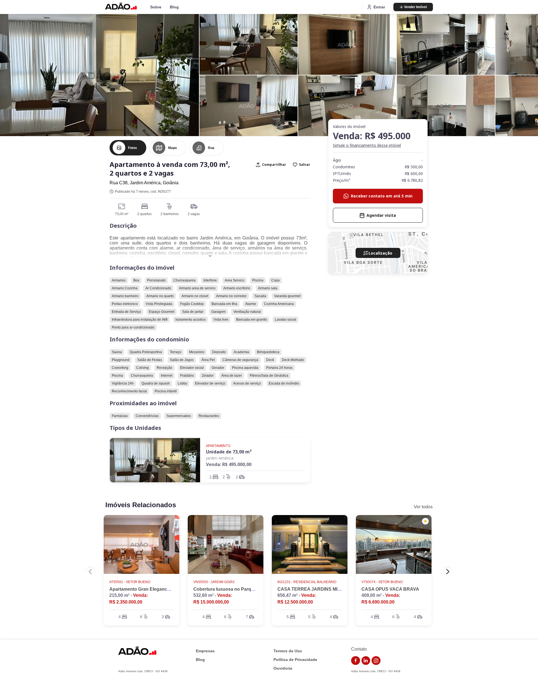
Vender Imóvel (415, 7)
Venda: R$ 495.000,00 (228, 464)
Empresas (205, 651)
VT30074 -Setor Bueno (382, 582)
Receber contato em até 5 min (381, 196)
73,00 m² (121, 214)
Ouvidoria (282, 668)
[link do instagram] (376, 660)
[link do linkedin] (365, 660)
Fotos (132, 148)
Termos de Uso (287, 651)
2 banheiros (170, 214)
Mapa (172, 148)
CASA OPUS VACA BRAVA (390, 589)
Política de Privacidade (295, 660)
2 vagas (194, 214)
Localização (380, 253)
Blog (174, 7)
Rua (211, 148)
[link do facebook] (355, 660)
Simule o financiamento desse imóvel (367, 145)
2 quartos (144, 214)
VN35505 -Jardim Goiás (214, 582)
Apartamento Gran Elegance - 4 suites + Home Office (165, 589)
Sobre (155, 7)
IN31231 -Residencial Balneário (306, 582)
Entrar (379, 7)
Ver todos (423, 506)
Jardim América (219, 458)
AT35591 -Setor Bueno (129, 582)
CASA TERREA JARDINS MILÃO (312, 589)
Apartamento (218, 445)
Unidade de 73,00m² (229, 452)
